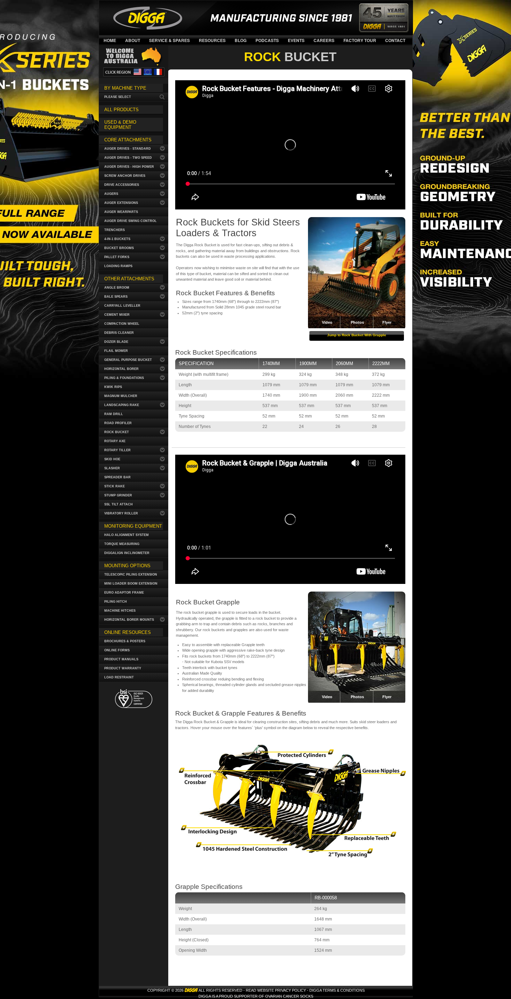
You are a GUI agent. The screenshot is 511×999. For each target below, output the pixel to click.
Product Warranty (122, 668)
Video (327, 697)
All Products (121, 109)
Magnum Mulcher (120, 396)
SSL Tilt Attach (118, 504)
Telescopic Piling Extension (130, 574)
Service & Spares (169, 40)
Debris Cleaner (119, 333)
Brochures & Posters (124, 641)
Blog (240, 40)
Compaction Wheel (121, 323)
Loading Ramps (118, 266)
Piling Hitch (115, 601)
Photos (357, 322)
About (132, 40)
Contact (395, 40)
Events (296, 40)
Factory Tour (359, 40)
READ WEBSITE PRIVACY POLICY (276, 990)
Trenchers (114, 230)
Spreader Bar (117, 477)
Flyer (386, 322)
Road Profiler (118, 423)
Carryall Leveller (122, 305)
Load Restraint (119, 677)
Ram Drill (113, 414)
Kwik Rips (113, 387)
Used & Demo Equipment (120, 124)
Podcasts (267, 40)
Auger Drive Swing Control (130, 221)
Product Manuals (121, 659)
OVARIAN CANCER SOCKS (289, 996)
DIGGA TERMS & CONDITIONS (337, 990)
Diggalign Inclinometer (126, 553)
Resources (212, 40)
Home (110, 40)
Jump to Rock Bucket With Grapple (356, 335)
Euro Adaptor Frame (124, 592)
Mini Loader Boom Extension (130, 583)
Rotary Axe (114, 441)
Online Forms (117, 650)
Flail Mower (116, 351)
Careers (324, 40)
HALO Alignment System (126, 535)
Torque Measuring (121, 544)
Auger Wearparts (121, 212)
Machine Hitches (120, 610)
